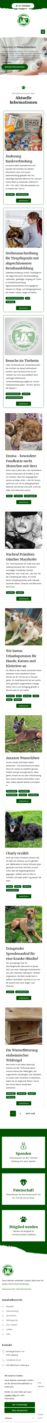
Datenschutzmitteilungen (18, 1284)
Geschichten (11, 1315)
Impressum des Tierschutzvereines (16, 1289)
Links (8, 1334)
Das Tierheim (11, 1325)
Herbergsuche (12, 1320)
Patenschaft (23, 1190)
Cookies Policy (10, 1395)
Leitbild (9, 1329)
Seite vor (30, 1113)
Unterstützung (12, 1311)
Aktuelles (10, 1306)
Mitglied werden (23, 1227)
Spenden (23, 1153)
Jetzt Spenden (23, 6)
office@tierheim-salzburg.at (17, 1365)
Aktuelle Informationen (15, 67)
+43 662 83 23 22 (13, 1360)
